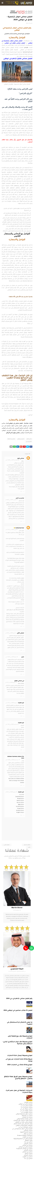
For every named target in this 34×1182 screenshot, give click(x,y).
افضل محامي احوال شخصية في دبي (22, 1129)
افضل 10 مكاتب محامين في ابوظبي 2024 (18, 1010)
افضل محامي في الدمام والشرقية (23, 1138)
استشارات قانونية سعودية (24, 1135)
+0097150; (10, 3)
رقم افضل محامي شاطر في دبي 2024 (19, 998)
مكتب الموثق (28, 1140)
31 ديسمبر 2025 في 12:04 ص (12, 760)
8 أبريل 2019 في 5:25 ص (11, 529)
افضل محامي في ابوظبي (16, 423)
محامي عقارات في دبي (26, 1110)
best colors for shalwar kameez (16, 778)
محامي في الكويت (27, 1137)
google (26, 47)
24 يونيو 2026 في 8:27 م (11, 792)
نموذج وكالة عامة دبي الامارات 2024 (19, 1065)
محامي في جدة (28, 1142)
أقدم (29, 847)
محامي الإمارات (28, 1102)
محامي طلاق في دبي (26, 1112)
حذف (21, 491)
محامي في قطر (28, 1134)
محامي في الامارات (27, 1117)
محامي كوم (20, 458)
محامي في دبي (29, 441)
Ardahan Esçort (20, 810)
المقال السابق (27, 844)
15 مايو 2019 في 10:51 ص (11, 657)
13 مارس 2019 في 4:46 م (11, 499)
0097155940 (13, 13)
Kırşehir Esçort (20, 812)
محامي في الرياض (27, 1145)
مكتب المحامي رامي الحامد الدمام (23, 1124)
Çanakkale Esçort (19, 796)
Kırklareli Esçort (20, 806)
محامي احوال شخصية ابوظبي (24, 1114)
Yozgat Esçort (20, 808)
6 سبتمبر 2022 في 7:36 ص (11, 724)
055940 (13, 11)
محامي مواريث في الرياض (13, 432)
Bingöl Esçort (20, 798)
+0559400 (8, 1)
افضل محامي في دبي (26, 1105)
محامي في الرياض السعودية (24, 1148)
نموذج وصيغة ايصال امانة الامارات (19, 1055)
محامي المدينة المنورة (26, 1132)
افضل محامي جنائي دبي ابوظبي (23, 1122)
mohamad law (19, 528)
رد (23, 491)
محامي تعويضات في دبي (25, 1127)
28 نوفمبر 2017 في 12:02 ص (12, 460)
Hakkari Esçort (20, 800)
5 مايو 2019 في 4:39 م (10, 633)
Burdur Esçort (20, 802)
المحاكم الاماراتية (27, 52)
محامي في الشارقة (27, 1115)
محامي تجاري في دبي (26, 1107)
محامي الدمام (28, 1153)
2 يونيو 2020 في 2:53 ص (11, 702)
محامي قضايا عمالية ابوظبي (24, 1119)
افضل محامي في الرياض (25, 1147)
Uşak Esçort (21, 804)
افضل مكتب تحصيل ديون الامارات (22, 1120)
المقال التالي (6, 844)
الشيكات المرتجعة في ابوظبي (24, 1125)
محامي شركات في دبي (26, 1109)
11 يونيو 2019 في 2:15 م (11, 682)
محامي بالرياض (28, 1130)
